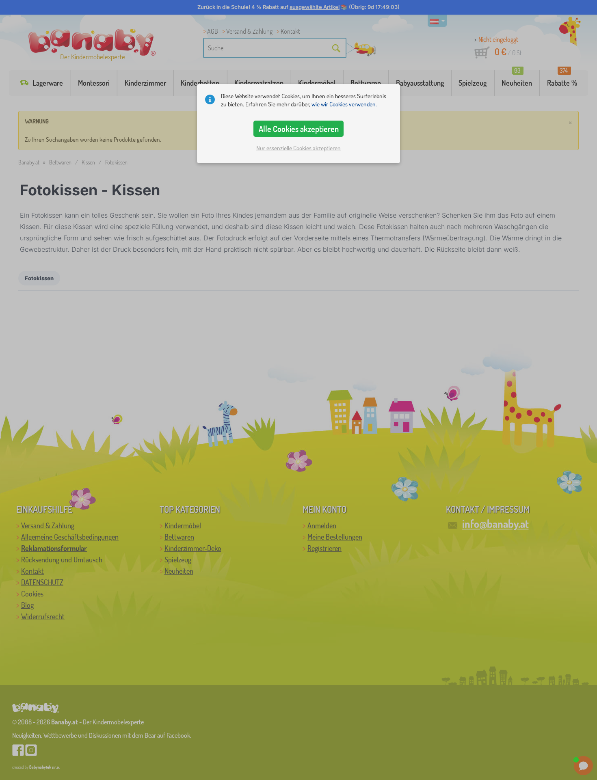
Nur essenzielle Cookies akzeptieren (298, 148)
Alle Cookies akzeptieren (299, 128)
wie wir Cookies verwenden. (344, 104)
